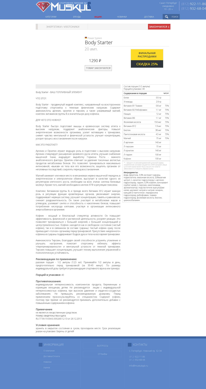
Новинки (47, 362)
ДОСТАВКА (149, 16)
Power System (95, 38)
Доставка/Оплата (51, 356)
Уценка (46, 367)
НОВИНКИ (122, 16)
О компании (49, 350)
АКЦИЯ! (98, 16)
